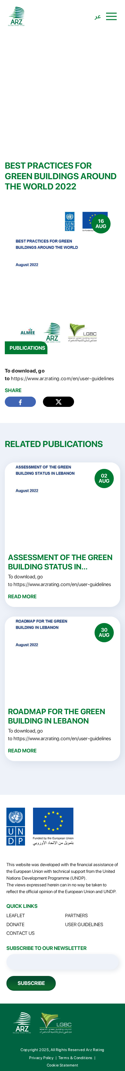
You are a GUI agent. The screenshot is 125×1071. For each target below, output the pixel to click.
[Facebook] (20, 402)
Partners (76, 915)
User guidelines (84, 924)
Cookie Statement (63, 1065)
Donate (15, 924)
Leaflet (15, 915)
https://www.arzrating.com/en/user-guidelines (62, 378)
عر (98, 16)
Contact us (20, 933)
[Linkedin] (58, 402)
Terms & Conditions (75, 1058)
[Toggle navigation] (111, 16)
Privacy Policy (41, 1058)
